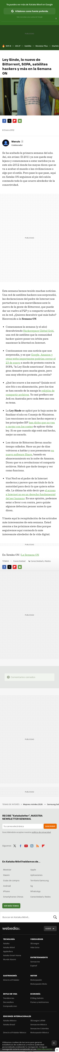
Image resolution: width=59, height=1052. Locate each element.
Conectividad (19, 561)
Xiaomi (6, 875)
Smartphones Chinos (13, 896)
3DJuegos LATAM (37, 1020)
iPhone (6, 891)
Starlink (55, 45)
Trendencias (8, 998)
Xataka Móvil (9, 947)
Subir (48, 928)
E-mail (20, 121)
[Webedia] (11, 930)
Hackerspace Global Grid (38, 330)
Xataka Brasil (9, 1024)
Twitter (9, 121)
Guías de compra (11, 880)
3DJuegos (34, 943)
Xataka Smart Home (12, 955)
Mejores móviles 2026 (33, 804)
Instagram (32, 845)
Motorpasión (36, 979)
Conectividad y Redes (41, 561)
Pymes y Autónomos (39, 1002)
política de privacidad (41, 832)
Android (7, 885)
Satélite (27, 45)
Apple (33, 869)
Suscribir (50, 826)
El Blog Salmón (37, 998)
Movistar (7, 869)
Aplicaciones (36, 875)
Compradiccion (10, 1006)
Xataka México (9, 1020)
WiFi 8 (8, 45)
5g (31, 885)
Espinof (33, 965)
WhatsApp (35, 891)
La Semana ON (30, 554)
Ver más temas (11, 905)
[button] (17, 141)
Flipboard (15, 121)
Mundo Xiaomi (9, 959)
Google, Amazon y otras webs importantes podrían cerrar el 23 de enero (31, 358)
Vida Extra (34, 947)
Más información (44, 1049)
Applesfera (8, 951)
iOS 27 (17, 45)
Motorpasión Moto (38, 983)
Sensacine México (38, 1024)
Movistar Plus (42, 45)
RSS (37, 845)
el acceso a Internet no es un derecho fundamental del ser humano (31, 494)
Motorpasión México (39, 1032)
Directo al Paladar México (14, 1032)
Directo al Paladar (11, 979)
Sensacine (35, 961)
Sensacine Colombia (39, 1028)
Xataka (6, 943)
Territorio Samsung (39, 880)
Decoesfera (8, 1002)
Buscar (55, 917)
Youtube (26, 845)
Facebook (4, 121)
